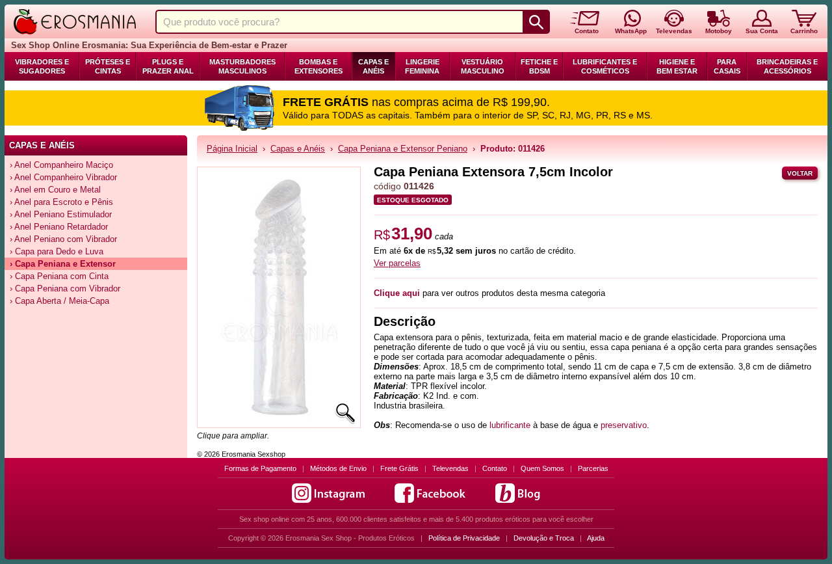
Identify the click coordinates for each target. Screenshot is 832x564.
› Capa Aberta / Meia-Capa (59, 301)
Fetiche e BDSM (539, 66)
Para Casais (727, 66)
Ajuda (595, 538)
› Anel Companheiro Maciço (61, 165)
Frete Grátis (399, 468)
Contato (494, 468)
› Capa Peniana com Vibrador (65, 288)
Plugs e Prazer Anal (168, 66)
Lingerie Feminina (422, 66)
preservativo (624, 425)
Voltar (799, 173)
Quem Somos (542, 468)
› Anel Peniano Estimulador (61, 214)
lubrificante (509, 425)
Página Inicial (232, 149)
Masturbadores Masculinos (242, 66)
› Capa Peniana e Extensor (63, 264)
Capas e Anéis (373, 66)
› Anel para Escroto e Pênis (61, 202)
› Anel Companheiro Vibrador (63, 177)
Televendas (450, 468)
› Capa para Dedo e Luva (56, 251)
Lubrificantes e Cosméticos (605, 66)
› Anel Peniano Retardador (59, 227)
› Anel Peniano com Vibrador (63, 239)
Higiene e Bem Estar (676, 66)
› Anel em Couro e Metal (55, 190)
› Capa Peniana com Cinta (59, 276)
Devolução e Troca (544, 538)
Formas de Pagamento (260, 468)
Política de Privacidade (464, 538)
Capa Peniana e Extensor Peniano (402, 149)
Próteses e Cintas (107, 66)
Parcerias (593, 468)
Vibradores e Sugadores (42, 66)
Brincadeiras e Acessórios (787, 66)
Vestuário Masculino (482, 66)
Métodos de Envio (338, 468)
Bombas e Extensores (318, 66)
